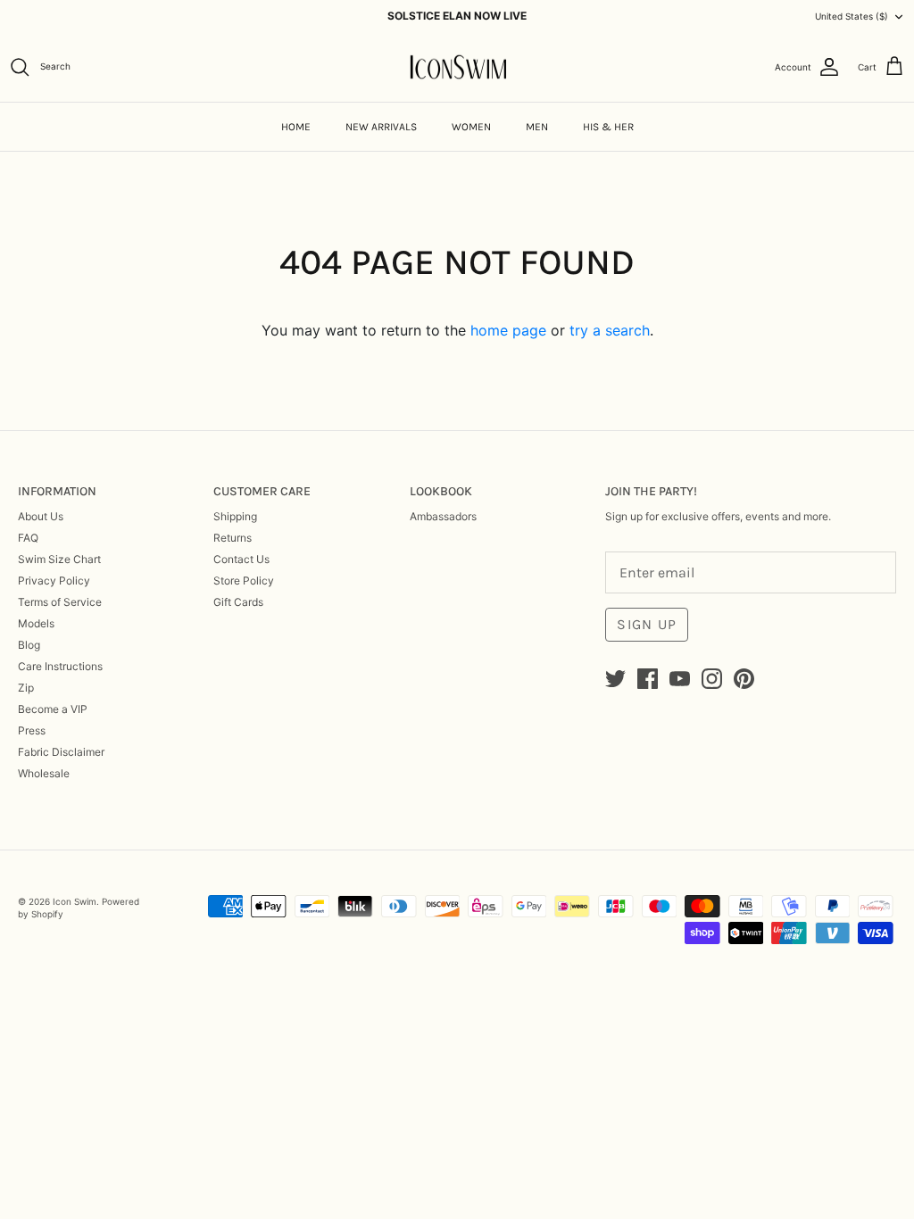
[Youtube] (679, 678)
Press (32, 730)
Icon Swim (74, 901)
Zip (26, 687)
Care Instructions (60, 666)
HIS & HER (608, 126)
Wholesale (44, 773)
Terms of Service (60, 602)
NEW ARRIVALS (381, 126)
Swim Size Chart (59, 559)
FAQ (28, 537)
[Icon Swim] (457, 67)
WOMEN (471, 126)
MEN (537, 126)
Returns (232, 537)
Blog (29, 644)
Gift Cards (238, 602)
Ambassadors (443, 516)
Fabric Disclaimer (61, 752)
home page (508, 330)
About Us (40, 516)
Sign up (647, 624)
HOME (296, 126)
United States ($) (851, 16)
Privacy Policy (54, 580)
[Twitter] (615, 678)
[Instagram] (712, 678)
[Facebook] (647, 678)
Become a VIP (52, 709)
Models (36, 623)
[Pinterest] (744, 678)
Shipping (235, 516)
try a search (609, 330)
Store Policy (243, 580)
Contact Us (241, 559)
